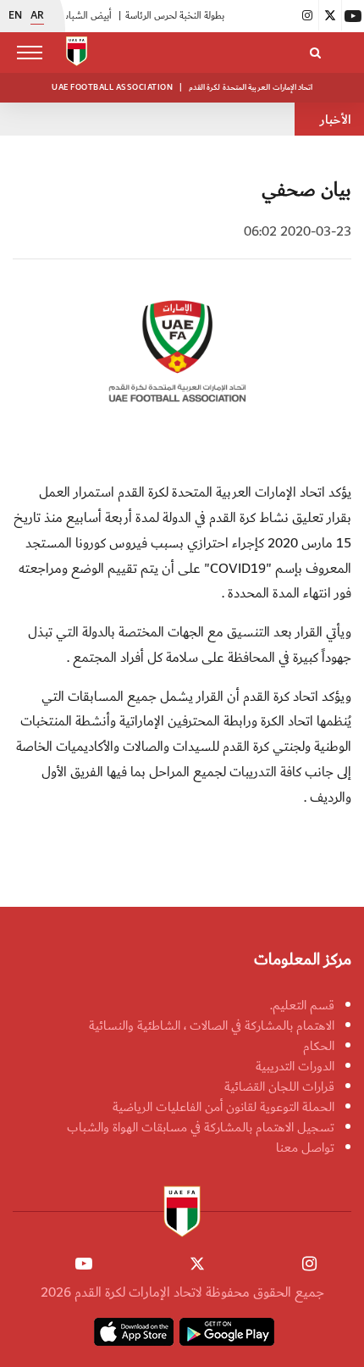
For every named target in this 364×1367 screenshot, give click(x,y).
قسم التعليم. (302, 1005)
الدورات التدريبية (295, 1066)
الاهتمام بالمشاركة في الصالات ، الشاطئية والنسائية (211, 1025)
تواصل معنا (305, 1147)
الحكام (318, 1046)
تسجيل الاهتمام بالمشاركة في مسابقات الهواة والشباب (200, 1127)
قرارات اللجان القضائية (279, 1086)
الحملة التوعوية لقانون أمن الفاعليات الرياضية (223, 1107)
